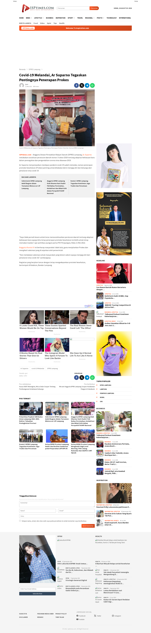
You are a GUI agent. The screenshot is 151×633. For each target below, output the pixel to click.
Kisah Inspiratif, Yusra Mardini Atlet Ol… (117, 524)
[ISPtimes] (37, 8)
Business (108, 312)
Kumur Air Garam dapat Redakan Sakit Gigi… (117, 601)
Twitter (99, 616)
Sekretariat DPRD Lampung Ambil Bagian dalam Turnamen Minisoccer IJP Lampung (57, 419)
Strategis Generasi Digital (76, 580)
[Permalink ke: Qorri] (21, 85)
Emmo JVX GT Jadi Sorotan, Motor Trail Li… (116, 463)
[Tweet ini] (81, 85)
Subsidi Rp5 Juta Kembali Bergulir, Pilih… (115, 472)
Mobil (102, 397)
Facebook (82, 616)
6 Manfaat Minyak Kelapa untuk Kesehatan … (112, 565)
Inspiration (102, 480)
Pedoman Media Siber (45, 614)
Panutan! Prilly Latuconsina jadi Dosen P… (113, 507)
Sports (116, 520)
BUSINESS (100, 408)
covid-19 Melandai (37, 368)
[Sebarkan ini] (76, 85)
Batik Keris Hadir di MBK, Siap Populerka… (116, 297)
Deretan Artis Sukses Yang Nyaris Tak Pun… (118, 515)
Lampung (103, 389)
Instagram (118, 616)
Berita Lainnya (71, 568)
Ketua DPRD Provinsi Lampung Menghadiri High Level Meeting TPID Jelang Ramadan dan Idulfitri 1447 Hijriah (83, 448)
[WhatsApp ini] (92, 85)
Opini (59, 536)
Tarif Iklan (59, 617)
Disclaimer (23, 617)
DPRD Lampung (52, 368)
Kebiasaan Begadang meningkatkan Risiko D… (114, 582)
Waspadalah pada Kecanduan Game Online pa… (77, 589)
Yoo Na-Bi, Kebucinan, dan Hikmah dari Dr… (79, 571)
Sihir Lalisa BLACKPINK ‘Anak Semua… (72, 564)
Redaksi (40, 617)
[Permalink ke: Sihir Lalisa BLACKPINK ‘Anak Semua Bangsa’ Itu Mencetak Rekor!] (75, 549)
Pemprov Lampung (107, 393)
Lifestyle (99, 285)
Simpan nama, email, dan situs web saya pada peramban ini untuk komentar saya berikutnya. (54, 521)
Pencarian (94, 8)
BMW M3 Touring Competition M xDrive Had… (118, 306)
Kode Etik (23, 614)
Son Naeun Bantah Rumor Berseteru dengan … (111, 288)
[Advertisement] (10, 35)
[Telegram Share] (87, 85)
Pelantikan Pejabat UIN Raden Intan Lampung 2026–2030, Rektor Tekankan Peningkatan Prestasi (31, 420)
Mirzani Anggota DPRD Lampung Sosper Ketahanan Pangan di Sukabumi (77, 386)
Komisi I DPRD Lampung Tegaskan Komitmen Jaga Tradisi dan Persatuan (80, 183)
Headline (100, 260)
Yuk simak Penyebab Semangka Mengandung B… (116, 573)
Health (98, 536)
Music (114, 321)
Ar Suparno (24, 368)
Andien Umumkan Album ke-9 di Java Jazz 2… (117, 324)
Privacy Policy (61, 614)
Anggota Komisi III (26, 247)
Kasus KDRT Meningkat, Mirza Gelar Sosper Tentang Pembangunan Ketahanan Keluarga (37, 386)
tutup (15, 1)
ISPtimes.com (25, 154)
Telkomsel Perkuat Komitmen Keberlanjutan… (117, 315)
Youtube (81, 619)
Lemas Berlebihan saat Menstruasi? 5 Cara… (113, 591)
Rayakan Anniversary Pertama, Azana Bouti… (117, 445)
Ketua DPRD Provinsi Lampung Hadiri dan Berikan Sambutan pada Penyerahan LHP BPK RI (57, 446)
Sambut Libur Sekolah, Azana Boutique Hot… (116, 454)
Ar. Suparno (87, 154)
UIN (101, 402)
